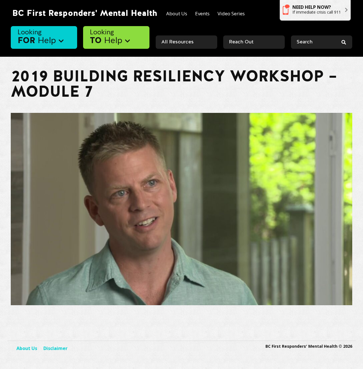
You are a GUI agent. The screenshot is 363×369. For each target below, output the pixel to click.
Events (202, 13)
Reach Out (241, 42)
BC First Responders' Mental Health (84, 13)
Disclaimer (55, 348)
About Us (176, 13)
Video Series (231, 13)
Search (305, 42)
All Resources (177, 42)
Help (38, 37)
